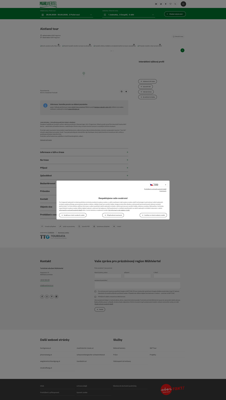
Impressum (162, 191)
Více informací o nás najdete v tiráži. (119, 210)
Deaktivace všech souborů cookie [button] (74, 215)
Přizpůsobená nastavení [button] (114, 215)
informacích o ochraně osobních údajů (70, 210)
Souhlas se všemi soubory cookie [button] (154, 215)
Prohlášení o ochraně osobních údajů (155, 189)
